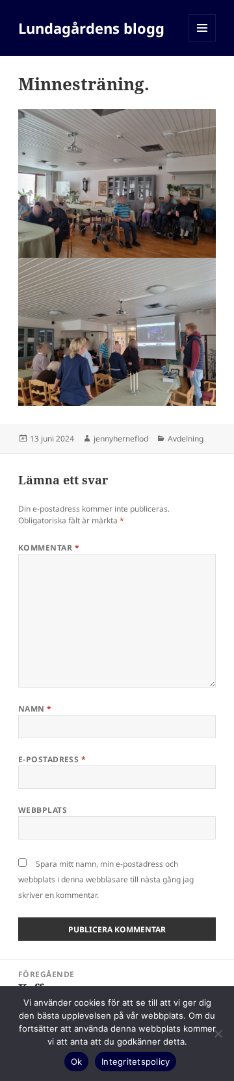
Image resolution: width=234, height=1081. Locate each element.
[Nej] (217, 1033)
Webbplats (42, 809)
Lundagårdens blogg (91, 28)
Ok (77, 1061)
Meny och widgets (202, 41)
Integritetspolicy (135, 1061)
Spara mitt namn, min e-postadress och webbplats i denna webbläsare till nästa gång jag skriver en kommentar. (106, 879)
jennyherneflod (121, 438)
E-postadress (52, 759)
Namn (35, 708)
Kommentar (48, 547)
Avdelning (185, 438)
